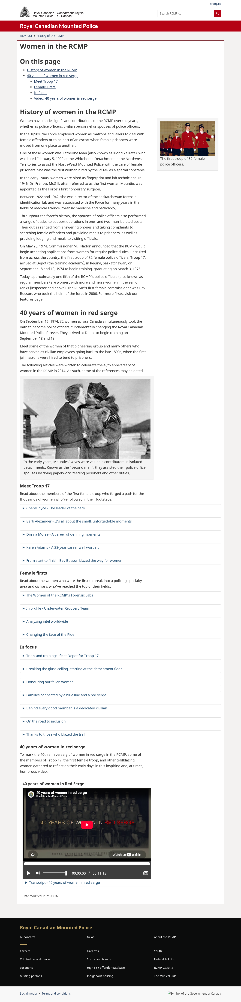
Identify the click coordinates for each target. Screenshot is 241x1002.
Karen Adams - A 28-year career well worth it (62, 547)
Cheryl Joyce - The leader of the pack (55, 508)
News (90, 937)
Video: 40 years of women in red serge (65, 98)
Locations (26, 968)
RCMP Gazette (163, 968)
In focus (40, 92)
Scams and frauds (99, 959)
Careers (25, 951)
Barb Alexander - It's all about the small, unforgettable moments (79, 521)
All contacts (27, 937)
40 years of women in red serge (52, 75)
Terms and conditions (56, 993)
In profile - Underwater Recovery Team (57, 608)
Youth (158, 951)
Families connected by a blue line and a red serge (66, 695)
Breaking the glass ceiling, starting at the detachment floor (74, 668)
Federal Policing (164, 959)
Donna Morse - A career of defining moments (63, 534)
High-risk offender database (106, 968)
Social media (28, 993)
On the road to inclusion (46, 721)
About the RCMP (165, 937)
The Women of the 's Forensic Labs (59, 595)
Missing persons (31, 976)
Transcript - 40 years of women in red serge (64, 882)
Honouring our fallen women (50, 682)
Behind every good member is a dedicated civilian (66, 708)
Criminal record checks (35, 959)
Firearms (93, 951)
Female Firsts (45, 87)
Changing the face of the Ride (50, 634)
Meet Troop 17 (46, 81)
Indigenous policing (100, 976)
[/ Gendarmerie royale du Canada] (51, 11)
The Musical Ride (165, 976)
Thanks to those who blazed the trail (55, 734)
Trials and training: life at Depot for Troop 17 (62, 655)
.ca (26, 36)
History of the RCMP (50, 36)
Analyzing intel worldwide (47, 621)
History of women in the (52, 70)
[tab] (120, 508)
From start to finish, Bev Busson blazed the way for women (74, 560)
